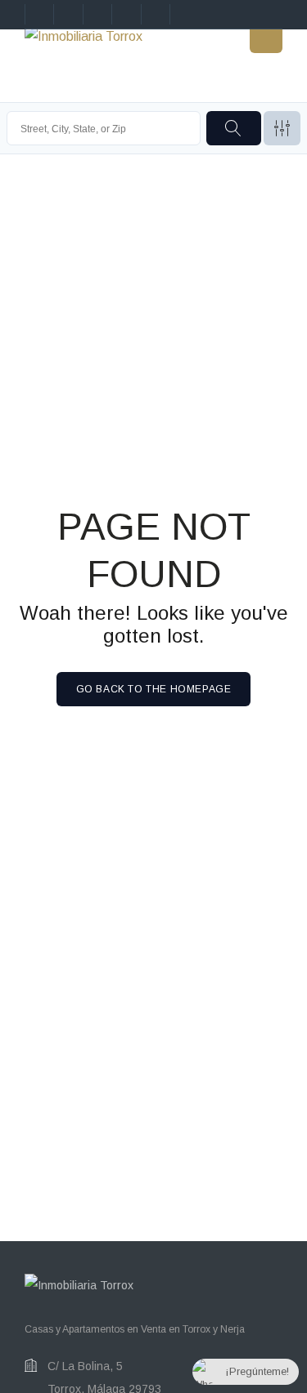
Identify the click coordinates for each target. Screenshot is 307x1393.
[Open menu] (266, 36)
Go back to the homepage (154, 689)
